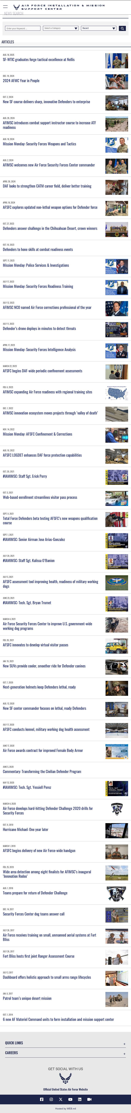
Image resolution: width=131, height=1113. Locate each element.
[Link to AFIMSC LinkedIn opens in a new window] (79, 1099)
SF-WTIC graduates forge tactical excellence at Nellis (39, 59)
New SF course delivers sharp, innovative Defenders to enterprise (47, 101)
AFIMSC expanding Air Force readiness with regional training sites (47, 391)
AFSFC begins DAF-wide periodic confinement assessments (42, 370)
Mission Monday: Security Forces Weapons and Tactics (39, 143)
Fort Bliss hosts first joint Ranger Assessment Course (38, 956)
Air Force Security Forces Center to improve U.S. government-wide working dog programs (47, 626)
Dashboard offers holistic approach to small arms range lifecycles (47, 977)
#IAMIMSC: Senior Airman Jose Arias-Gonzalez (34, 539)
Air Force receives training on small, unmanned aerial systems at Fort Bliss (49, 937)
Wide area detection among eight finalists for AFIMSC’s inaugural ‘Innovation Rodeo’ (47, 874)
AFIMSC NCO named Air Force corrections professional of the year (47, 307)
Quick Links (14, 1042)
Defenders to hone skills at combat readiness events (38, 249)
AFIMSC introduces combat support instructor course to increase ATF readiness (49, 125)
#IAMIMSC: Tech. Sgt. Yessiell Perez (27, 787)
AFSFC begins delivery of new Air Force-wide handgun (39, 850)
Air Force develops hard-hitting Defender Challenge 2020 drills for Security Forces (48, 810)
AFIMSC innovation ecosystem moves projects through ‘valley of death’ (50, 412)
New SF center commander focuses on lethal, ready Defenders (44, 708)
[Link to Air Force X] (60, 1099)
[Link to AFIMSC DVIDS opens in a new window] (89, 1099)
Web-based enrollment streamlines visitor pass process (40, 497)
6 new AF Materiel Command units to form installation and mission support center (58, 1019)
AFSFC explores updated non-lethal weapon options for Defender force (50, 207)
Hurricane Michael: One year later (25, 829)
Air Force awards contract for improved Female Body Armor (43, 750)
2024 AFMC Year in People (21, 80)
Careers (11, 1052)
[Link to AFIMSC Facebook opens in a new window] (41, 1099)
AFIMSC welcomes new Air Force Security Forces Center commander (49, 164)
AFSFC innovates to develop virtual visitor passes (35, 644)
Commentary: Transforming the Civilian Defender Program (42, 771)
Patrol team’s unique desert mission (27, 998)
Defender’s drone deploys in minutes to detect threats (39, 328)
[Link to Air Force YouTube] (70, 1099)
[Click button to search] (122, 28)
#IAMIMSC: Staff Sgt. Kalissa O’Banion (29, 560)
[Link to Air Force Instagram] (51, 1099)
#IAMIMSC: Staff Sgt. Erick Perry (25, 476)
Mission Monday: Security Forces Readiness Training (38, 286)
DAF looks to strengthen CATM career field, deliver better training (48, 186)
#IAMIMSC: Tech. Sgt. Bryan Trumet (27, 602)
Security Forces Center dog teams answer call (33, 913)
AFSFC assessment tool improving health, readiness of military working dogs (50, 584)
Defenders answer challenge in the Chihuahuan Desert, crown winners (50, 228)
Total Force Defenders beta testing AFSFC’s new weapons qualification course (50, 520)
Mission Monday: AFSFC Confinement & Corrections (37, 434)
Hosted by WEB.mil (65, 1108)
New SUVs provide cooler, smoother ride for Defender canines (44, 665)
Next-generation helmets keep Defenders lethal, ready (39, 687)
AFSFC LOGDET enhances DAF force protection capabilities (42, 455)
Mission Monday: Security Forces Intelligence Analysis (39, 349)
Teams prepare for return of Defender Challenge (35, 892)
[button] (5, 7)
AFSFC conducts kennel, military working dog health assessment (46, 729)
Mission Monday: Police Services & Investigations (36, 265)
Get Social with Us (65, 1069)
